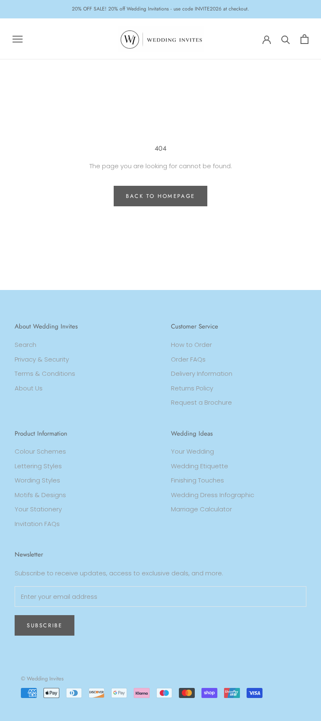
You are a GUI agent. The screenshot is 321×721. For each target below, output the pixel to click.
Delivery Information (201, 373)
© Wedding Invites (42, 679)
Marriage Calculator (201, 509)
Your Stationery (38, 509)
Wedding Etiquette (199, 466)
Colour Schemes (40, 451)
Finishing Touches (197, 480)
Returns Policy (192, 388)
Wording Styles (37, 480)
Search (25, 344)
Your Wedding (192, 451)
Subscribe (44, 625)
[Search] (285, 39)
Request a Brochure (201, 402)
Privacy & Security (42, 359)
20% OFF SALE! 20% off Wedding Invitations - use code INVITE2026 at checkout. (160, 9)
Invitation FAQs (37, 523)
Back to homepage (160, 196)
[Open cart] (304, 39)
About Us (29, 388)
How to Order (191, 344)
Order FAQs (188, 359)
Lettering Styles (38, 466)
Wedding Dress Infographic (212, 494)
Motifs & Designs (40, 494)
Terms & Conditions (45, 373)
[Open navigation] (18, 38)
